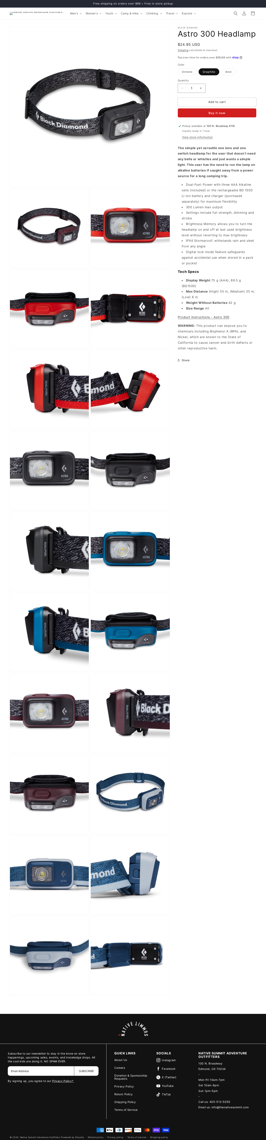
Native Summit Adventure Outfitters (40, 1137)
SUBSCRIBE (86, 1071)
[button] (75, 13)
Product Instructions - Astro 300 (203, 317)
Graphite (209, 71)
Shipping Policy (125, 1102)
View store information (197, 137)
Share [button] (186, 360)
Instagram (169, 1060)
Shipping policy (159, 1137)
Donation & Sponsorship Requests (130, 1077)
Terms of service (136, 1137)
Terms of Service (126, 1109)
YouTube (168, 1085)
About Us (120, 1060)
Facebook (168, 1068)
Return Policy (123, 1094)
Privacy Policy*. (63, 1081)
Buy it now (217, 113)
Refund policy (95, 1137)
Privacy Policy (124, 1086)
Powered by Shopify (72, 1137)
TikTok (166, 1094)
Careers (119, 1067)
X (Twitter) (169, 1077)
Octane (189, 72)
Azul (230, 72)
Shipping (183, 50)
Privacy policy (115, 1137)
